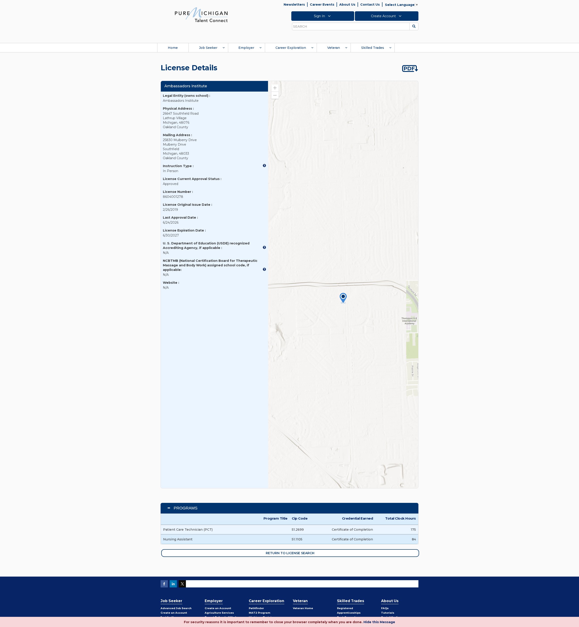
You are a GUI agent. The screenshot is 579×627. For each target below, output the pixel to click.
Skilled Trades (372, 48)
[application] (343, 284)
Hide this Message (379, 622)
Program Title (275, 518)
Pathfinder (256, 608)
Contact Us (370, 4)
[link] (201, 14)
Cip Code (299, 518)
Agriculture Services (219, 612)
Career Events (322, 4)
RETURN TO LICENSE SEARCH (290, 553)
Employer (246, 48)
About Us (347, 4)
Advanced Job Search (176, 608)
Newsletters (294, 4)
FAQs (385, 608)
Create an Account (174, 612)
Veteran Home (303, 608)
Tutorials (387, 612)
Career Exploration (290, 48)
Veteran (333, 48)
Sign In (320, 16)
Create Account (384, 16)
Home (173, 48)
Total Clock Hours (400, 518)
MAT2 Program (259, 612)
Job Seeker (208, 48)
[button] (275, 88)
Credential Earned (357, 518)
